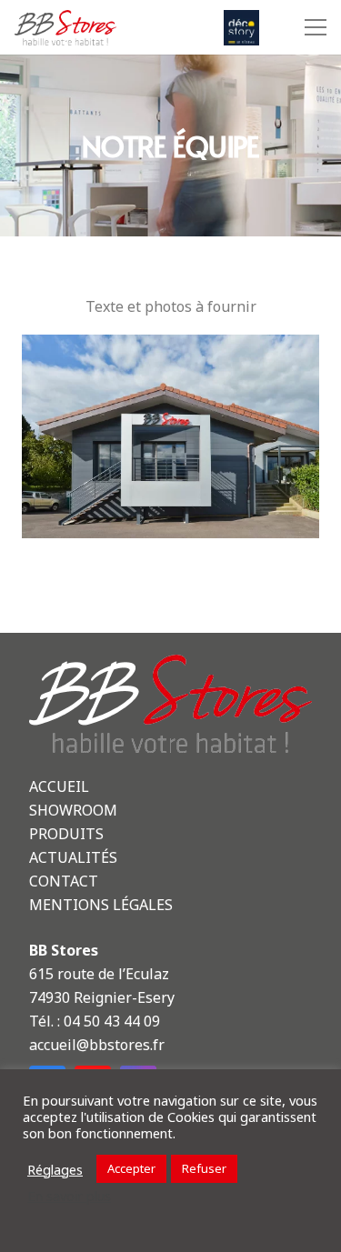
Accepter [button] (131, 1168)
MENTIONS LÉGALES (101, 905)
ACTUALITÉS (73, 857)
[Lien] (65, 27)
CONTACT (63, 881)
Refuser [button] (204, 1168)
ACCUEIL (59, 786)
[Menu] (312, 27)
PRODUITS (66, 834)
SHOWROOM (73, 810)
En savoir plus (69, 1195)
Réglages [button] (55, 1169)
